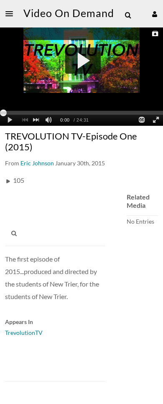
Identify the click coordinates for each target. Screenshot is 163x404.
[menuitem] (128, 15)
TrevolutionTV (24, 332)
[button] (11, 14)
